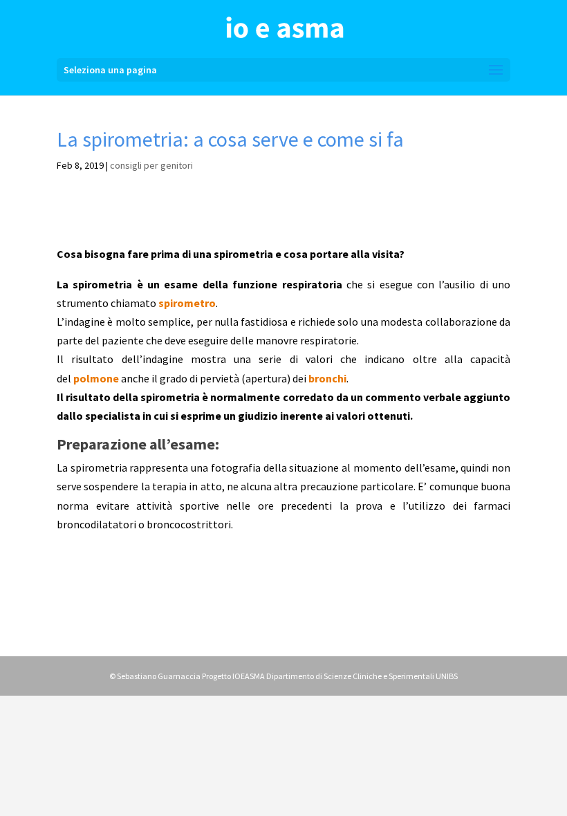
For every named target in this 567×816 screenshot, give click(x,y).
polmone (96, 378)
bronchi (327, 378)
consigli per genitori (151, 165)
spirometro (187, 303)
